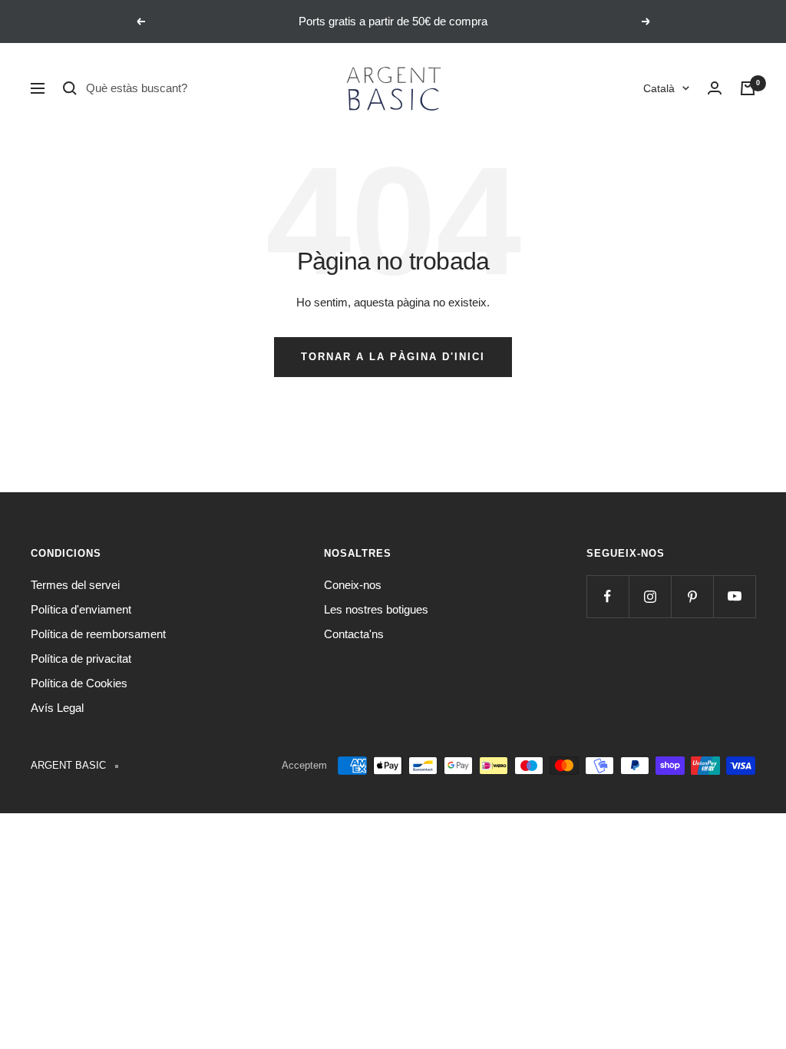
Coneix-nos (352, 584)
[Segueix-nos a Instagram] (650, 596)
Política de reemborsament (98, 633)
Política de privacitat (81, 658)
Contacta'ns (354, 633)
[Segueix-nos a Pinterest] (692, 596)
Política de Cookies (79, 683)
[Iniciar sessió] (715, 88)
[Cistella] (747, 88)
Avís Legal (57, 707)
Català (659, 88)
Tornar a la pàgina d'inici (393, 356)
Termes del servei (75, 584)
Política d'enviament (81, 609)
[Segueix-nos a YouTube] (734, 596)
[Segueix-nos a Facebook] (607, 596)
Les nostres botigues (376, 609)
